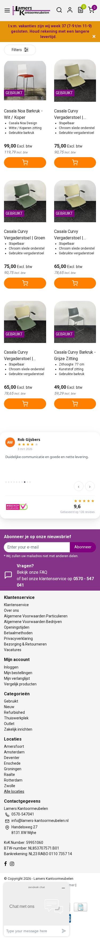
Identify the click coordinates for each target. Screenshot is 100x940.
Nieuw (9, 707)
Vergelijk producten (20, 684)
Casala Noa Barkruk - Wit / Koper (23, 114)
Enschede (12, 763)
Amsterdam (14, 752)
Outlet (9, 724)
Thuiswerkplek (16, 718)
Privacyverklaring (18, 638)
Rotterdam (13, 780)
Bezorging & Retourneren (25, 644)
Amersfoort (14, 746)
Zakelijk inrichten (18, 729)
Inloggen (11, 667)
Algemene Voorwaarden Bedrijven (33, 622)
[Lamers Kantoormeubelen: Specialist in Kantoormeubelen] (31, 10)
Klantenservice (16, 605)
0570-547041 (22, 814)
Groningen (12, 769)
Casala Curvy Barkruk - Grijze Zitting (75, 355)
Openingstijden (16, 627)
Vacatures (12, 650)
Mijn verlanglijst (17, 678)
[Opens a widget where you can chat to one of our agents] (36, 909)
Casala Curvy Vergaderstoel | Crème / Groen (18, 356)
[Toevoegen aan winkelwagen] (25, 162)
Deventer (11, 758)
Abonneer (82, 547)
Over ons (11, 610)
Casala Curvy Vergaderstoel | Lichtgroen (68, 114)
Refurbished (14, 712)
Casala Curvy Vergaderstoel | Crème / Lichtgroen (72, 235)
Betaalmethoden (18, 633)
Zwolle (9, 786)
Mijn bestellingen (18, 673)
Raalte (9, 774)
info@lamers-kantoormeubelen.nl (40, 820)
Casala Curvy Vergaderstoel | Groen (24, 234)
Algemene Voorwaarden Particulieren (35, 616)
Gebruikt (11, 701)
